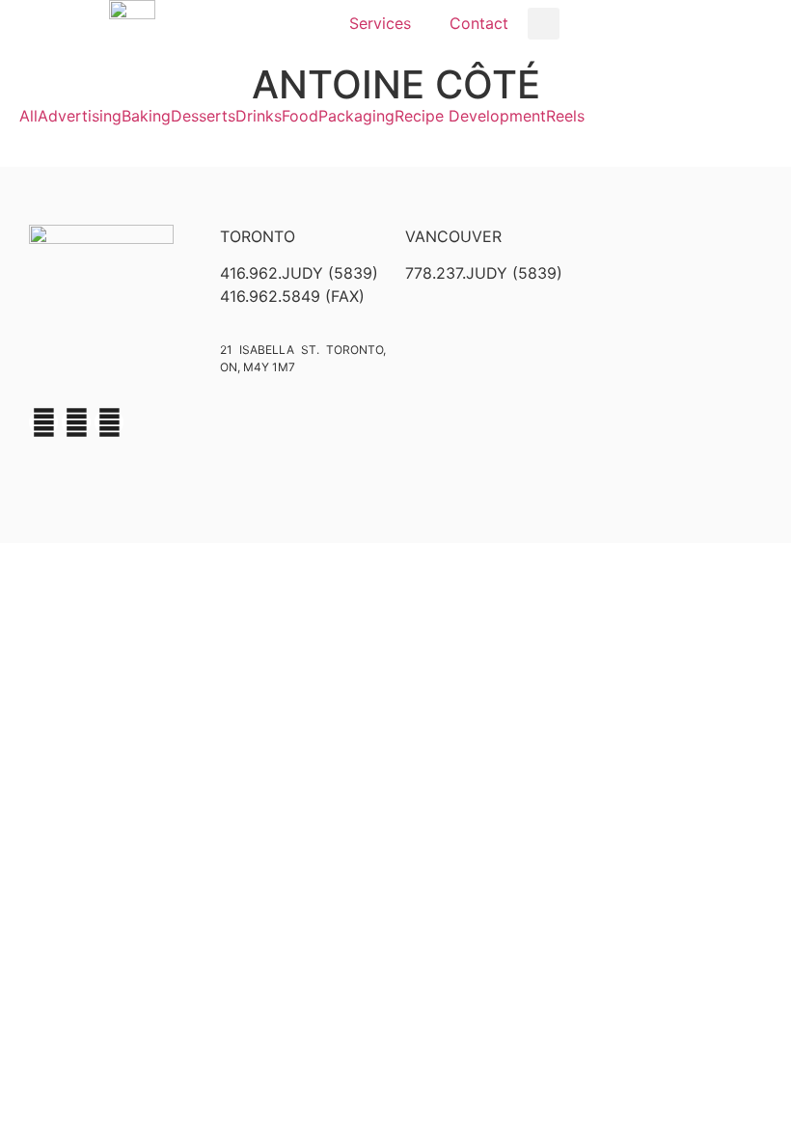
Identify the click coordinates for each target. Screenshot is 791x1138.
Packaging (356, 115)
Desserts (203, 115)
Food (300, 115)
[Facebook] (43, 422)
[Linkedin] (109, 422)
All (28, 115)
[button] (543, 24)
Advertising (80, 115)
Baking (146, 115)
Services (380, 23)
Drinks (258, 115)
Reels (565, 115)
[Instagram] (76, 422)
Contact (479, 23)
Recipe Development (470, 115)
